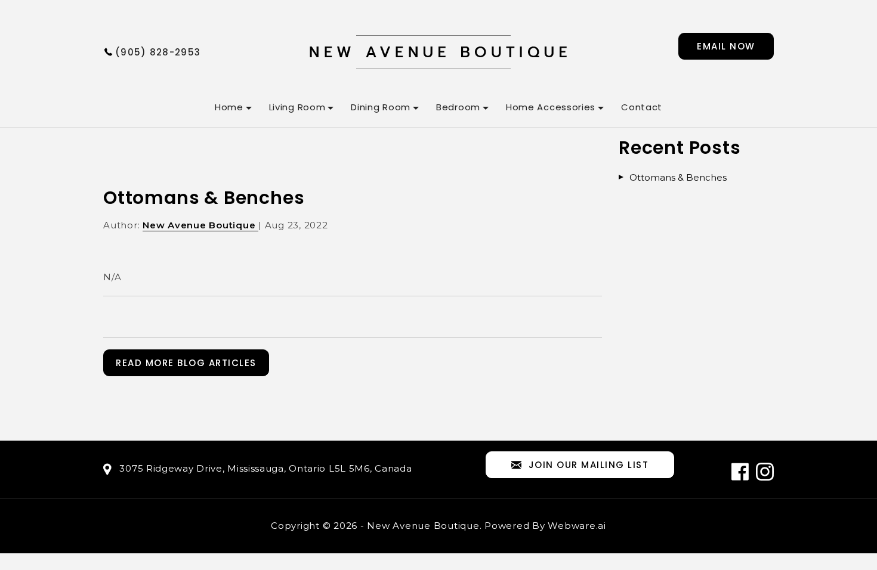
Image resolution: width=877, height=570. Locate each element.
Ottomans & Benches (678, 177)
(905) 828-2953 (157, 52)
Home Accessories (550, 107)
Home (229, 107)
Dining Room (380, 107)
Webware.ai (577, 525)
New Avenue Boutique (423, 525)
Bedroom (458, 107)
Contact (641, 107)
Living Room (297, 107)
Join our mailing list (589, 465)
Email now (726, 46)
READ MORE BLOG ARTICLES (186, 363)
